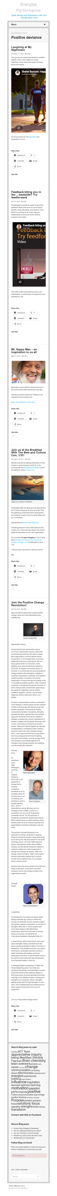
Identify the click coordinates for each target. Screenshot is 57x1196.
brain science (19, 1063)
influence (18, 1081)
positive (34, 1091)
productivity (35, 1097)
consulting (35, 1070)
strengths (27, 1106)
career (15, 1067)
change (31, 1066)
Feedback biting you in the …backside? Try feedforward (26, 194)
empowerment (39, 1073)
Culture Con (30, 470)
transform (18, 1109)
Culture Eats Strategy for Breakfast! (26, 1128)
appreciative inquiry (26, 1054)
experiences (30, 1076)
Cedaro (22, 1186)
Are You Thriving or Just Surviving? (26, 1133)
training (42, 1106)
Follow (16, 1163)
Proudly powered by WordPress (18, 1188)
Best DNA (32, 137)
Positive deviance (18, 1094)
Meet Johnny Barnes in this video (23, 402)
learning (35, 1085)
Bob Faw (27, 54)
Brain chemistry (34, 1060)
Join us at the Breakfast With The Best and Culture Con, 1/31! (28, 452)
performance (19, 1092)
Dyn (26, 542)
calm (40, 1064)
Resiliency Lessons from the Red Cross (28, 1135)
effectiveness (25, 1073)
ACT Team (24, 1051)
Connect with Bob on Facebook (26, 1114)
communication (21, 1070)
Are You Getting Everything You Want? (27, 1130)
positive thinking (18, 1097)
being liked (18, 1057)
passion (34, 1088)
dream (14, 1073)
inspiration (33, 1082)
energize (17, 1075)
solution (28, 1100)
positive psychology (35, 1094)
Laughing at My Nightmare (21, 48)
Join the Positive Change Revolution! (27, 603)
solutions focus (28, 1103)
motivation (20, 1087)
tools (35, 1106)
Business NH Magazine (30, 522)
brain (19, 1060)
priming (29, 1097)
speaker (16, 1106)
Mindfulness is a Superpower (24, 1138)
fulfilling (16, 1079)
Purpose (17, 1099)
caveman (22, 1067)
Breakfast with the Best (32, 467)
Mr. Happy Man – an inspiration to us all (24, 350)
